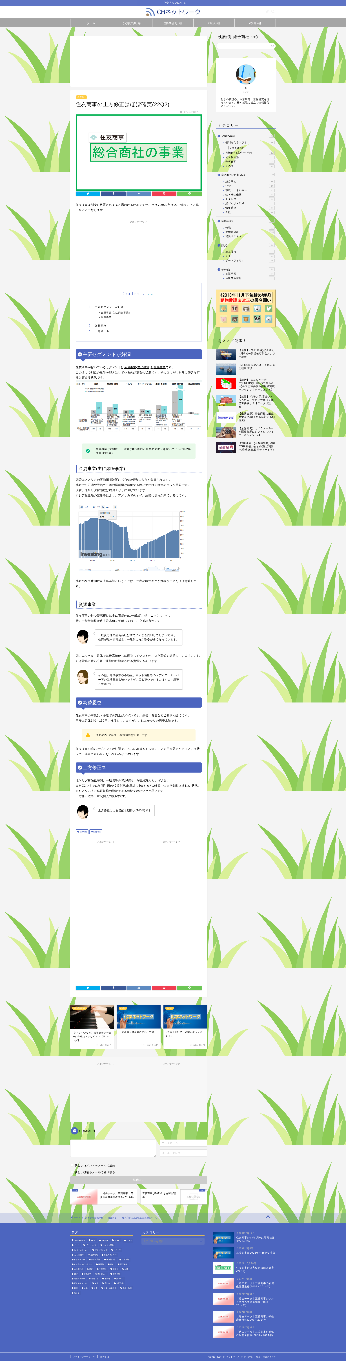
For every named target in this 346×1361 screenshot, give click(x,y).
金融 (86, 1288)
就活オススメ (248, 236)
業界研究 (116, 1274)
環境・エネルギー (249, 190)
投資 (247, 245)
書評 (76, 1274)
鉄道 (95, 1288)
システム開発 (108, 1245)
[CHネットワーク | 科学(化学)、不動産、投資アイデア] (173, 16)
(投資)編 (255, 23)
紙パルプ (120, 1279)
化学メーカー (79, 1260)
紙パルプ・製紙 (248, 203)
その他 (248, 166)
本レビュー (102, 1274)
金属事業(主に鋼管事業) (115, 312)
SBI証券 (104, 1241)
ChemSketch (237, 148)
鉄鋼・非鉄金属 (110, 1288)
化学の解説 (247, 136)
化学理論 (125, 1260)
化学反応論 (248, 157)
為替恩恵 (100, 325)
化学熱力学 (111, 1260)
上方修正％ (102, 331)
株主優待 (248, 251)
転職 (248, 227)
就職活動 (247, 221)
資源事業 (106, 317)
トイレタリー (248, 199)
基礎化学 (123, 1264)
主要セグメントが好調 (109, 307)
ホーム (91, 23)
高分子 (76, 1293)
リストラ (117, 1250)
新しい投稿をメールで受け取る (95, 1172)
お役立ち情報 (248, 278)
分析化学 (248, 161)
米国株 (107, 1279)
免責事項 (104, 1357)
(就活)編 (214, 23)
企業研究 (83, 832)
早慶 (126, 1269)
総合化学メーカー (81, 1283)
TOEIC (117, 1241)
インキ (129, 1241)
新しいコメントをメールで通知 (95, 1165)
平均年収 (103, 1269)
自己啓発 (120, 1283)
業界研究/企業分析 (247, 174)
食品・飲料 (127, 1288)
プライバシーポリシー (84, 1357)
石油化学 (94, 1279)
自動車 (107, 1283)
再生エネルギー (110, 1255)
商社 (112, 1264)
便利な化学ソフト (249, 142)
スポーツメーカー (81, 1250)
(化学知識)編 (132, 23)
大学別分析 (249, 232)
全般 (249, 212)
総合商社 (81, 97)
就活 (91, 1269)
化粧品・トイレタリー (83, 1264)
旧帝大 (115, 1269)
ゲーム (76, 1245)
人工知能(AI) (79, 1255)
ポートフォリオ (249, 260)
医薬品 (101, 1264)
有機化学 (87, 1274)
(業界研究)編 (173, 23)
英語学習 (248, 273)
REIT (248, 256)
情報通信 (248, 207)
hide (150, 294)
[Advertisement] (138, 61)
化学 (249, 185)
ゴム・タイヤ (91, 1245)
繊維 (96, 1283)
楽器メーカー (79, 1279)
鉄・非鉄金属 (248, 194)
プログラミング (101, 1250)
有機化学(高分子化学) (249, 152)
